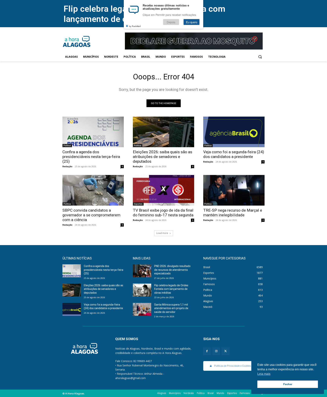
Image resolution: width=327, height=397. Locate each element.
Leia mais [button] (263, 373)
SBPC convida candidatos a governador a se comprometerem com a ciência (91, 215)
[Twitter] (225, 351)
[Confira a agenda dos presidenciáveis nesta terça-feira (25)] (93, 132)
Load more (162, 233)
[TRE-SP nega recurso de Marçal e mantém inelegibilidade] (234, 190)
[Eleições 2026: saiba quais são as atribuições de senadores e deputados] (163, 132)
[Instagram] (216, 351)
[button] (260, 56)
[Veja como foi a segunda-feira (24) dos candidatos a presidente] (234, 132)
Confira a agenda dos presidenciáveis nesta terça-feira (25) (91, 157)
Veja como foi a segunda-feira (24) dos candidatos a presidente (233, 154)
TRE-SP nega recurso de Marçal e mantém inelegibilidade (232, 212)
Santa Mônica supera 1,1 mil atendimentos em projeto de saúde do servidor (171, 308)
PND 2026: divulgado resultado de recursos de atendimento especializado (172, 270)
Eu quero (191, 22)
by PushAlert (135, 26)
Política (67, 145)
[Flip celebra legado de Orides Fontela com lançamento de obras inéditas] (142, 290)
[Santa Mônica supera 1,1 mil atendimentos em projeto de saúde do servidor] (142, 309)
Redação (67, 166)
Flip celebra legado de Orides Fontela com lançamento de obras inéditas (171, 289)
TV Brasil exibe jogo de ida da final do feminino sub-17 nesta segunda (163, 212)
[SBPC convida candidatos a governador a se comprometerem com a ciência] (93, 190)
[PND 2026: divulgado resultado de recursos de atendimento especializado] (142, 270)
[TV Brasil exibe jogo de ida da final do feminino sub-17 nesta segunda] (163, 190)
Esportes (138, 204)
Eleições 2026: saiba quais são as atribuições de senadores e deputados (162, 157)
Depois (171, 22)
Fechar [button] (287, 384)
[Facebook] (207, 351)
